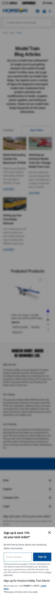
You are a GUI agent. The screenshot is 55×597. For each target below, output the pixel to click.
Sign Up (42, 556)
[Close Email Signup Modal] (49, 532)
